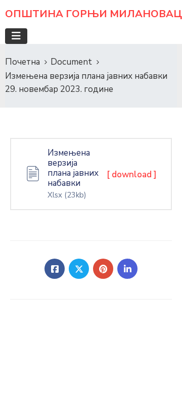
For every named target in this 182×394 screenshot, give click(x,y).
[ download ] (132, 174)
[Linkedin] (127, 269)
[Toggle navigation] (16, 36)
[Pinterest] (103, 269)
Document (71, 62)
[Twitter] (79, 269)
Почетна (22, 62)
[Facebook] (54, 269)
